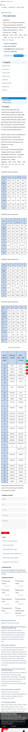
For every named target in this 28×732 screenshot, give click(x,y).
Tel (3, 504)
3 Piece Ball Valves (8, 545)
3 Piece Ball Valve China (9, 549)
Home (4, 7)
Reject (4, 726)
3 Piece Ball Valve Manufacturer (12, 553)
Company (5, 515)
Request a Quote (18, 55)
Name (4, 499)
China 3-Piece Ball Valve (9, 541)
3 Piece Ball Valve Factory (10, 562)
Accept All (13, 726)
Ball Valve (20, 7)
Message (5, 521)
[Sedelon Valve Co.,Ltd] (7, 1)
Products (11, 7)
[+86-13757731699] (27, 361)
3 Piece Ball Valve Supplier (10, 558)
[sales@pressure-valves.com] (27, 364)
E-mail (4, 510)
